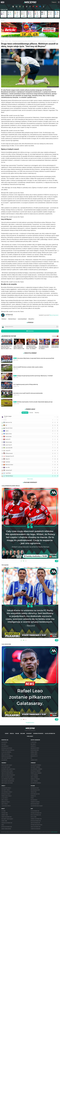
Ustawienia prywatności (38, 733)
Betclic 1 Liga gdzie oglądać (7, 777)
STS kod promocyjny (35, 811)
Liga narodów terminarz (36, 783)
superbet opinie (4, 815)
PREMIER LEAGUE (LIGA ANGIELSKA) (7, 750)
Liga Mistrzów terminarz (36, 765)
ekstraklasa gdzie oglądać (7, 771)
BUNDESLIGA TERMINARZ (35, 779)
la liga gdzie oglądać (5, 767)
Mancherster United (35, 748)
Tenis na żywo (33, 792)
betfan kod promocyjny (36, 820)
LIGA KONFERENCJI (4, 746)
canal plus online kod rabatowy (8, 775)
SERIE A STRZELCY (4, 800)
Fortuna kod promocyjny (36, 813)
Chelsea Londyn (34, 754)
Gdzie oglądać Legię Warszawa (7, 781)
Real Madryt (33, 744)
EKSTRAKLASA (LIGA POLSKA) (6, 748)
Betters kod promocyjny (6, 826)
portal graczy (30, 736)
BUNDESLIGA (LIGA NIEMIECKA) (7, 756)
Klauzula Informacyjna (50, 733)
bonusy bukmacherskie (6, 828)
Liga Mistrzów (4, 742)
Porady (32, 798)
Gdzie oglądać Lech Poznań (7, 783)
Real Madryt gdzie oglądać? (7, 818)
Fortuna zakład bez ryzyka (36, 824)
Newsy (6, 41)
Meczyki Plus (31, 319)
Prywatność (29, 733)
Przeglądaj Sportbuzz (30, 722)
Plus (10, 41)
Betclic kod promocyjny (36, 815)
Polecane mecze (34, 800)
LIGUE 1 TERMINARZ (34, 781)
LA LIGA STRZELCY (4, 798)
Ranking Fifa (33, 796)
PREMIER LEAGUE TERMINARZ (36, 773)
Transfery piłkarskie (35, 801)
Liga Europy (3, 744)
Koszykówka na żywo (35, 794)
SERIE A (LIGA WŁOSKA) (5, 754)
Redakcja (12, 733)
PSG (31, 758)
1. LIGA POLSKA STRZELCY (6, 805)
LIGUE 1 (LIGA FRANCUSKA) (6, 758)
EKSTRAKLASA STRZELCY (6, 794)
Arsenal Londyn (34, 752)
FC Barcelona (33, 742)
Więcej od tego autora (48, 315)
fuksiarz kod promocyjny (6, 822)
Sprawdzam (30, 572)
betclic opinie (33, 816)
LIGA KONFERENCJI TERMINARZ (36, 769)
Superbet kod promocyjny (36, 818)
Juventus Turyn (34, 760)
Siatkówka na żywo (35, 788)
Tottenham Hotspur (12, 319)
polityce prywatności (54, 831)
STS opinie (3, 811)
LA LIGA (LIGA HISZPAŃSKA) (6, 752)
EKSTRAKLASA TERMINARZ (35, 771)
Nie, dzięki (30, 576)
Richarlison (4, 319)
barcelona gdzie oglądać (6, 765)
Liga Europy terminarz (35, 767)
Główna (2, 41)
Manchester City (34, 756)
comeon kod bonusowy (35, 828)
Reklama (17, 733)
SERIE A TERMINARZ (34, 777)
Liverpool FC (33, 746)
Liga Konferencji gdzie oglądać (7, 779)
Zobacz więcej (30, 479)
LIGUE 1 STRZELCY (4, 803)
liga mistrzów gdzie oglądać (37, 805)
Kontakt (6, 733)
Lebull (2, 824)
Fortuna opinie (4, 813)
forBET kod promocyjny (6, 816)
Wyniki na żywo (4, 9)
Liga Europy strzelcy (5, 790)
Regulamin (22, 733)
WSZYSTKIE (57, 9)
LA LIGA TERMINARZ (34, 775)
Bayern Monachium (35, 750)
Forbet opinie (4, 820)
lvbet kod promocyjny (35, 822)
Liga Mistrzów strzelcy (6, 788)
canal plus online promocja (7, 773)
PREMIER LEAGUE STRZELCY (6, 796)
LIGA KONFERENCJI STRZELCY (6, 792)
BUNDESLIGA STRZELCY (5, 801)
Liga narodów (4, 760)
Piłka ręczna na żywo (35, 790)
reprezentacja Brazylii (22, 319)
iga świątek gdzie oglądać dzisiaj (8, 769)
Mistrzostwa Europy (35, 803)
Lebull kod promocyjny (35, 826)
